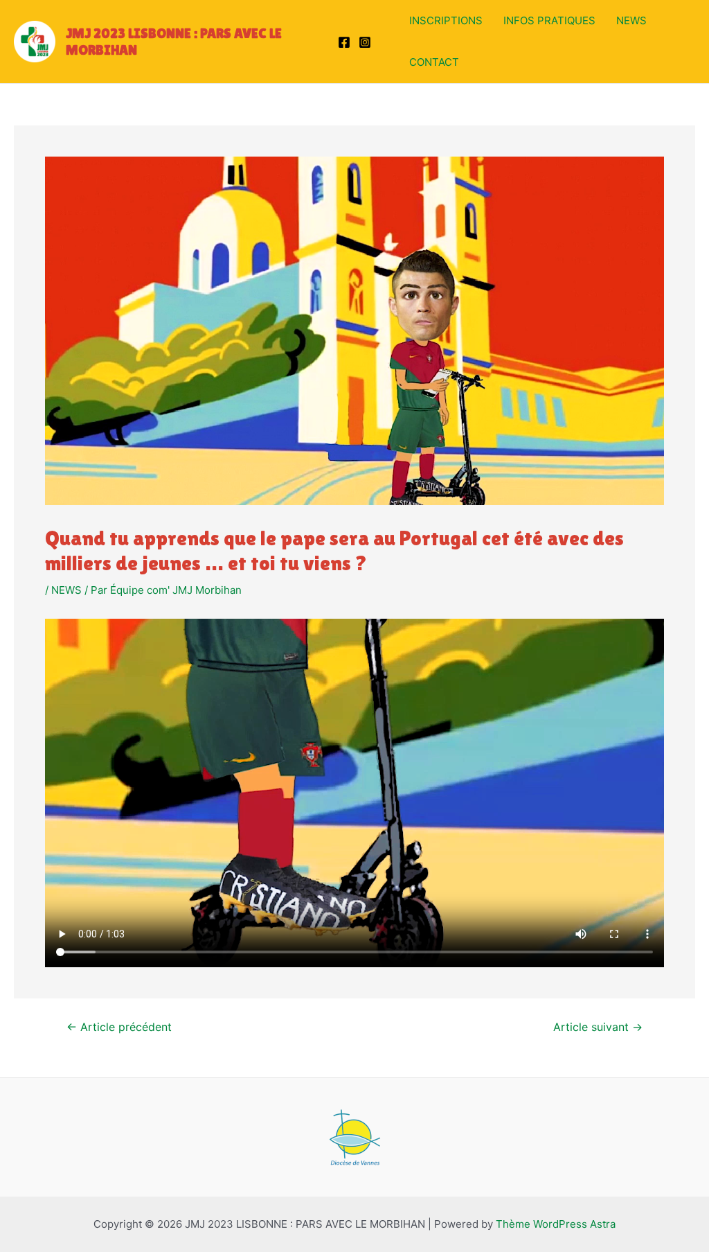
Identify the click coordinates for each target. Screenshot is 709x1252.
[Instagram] (365, 42)
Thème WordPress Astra (556, 1224)
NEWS (631, 20)
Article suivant (598, 1027)
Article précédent (119, 1027)
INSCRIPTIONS (446, 20)
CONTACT (434, 62)
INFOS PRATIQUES (549, 20)
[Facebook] (344, 42)
